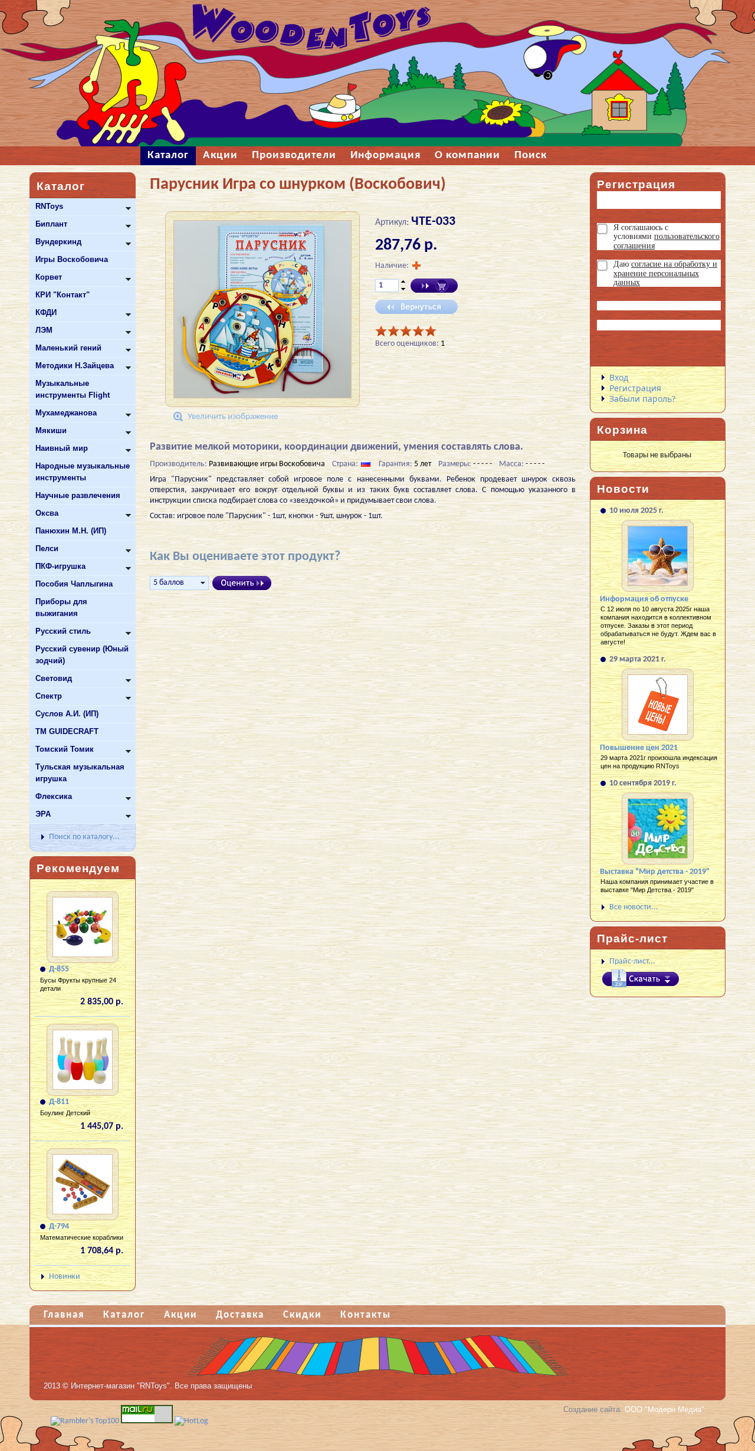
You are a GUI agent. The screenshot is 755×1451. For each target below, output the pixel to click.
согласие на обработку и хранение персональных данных (665, 273)
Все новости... (633, 907)
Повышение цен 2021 (639, 747)
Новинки (64, 1276)
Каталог (124, 1315)
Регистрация (635, 388)
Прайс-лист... (632, 961)
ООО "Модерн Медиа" (664, 1409)
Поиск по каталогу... (84, 837)
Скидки (302, 1315)
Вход (618, 377)
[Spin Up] (403, 281)
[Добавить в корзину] (434, 286)
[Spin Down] (403, 289)
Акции (180, 1315)
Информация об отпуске (644, 599)
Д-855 (59, 969)
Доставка (240, 1315)
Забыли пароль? (642, 398)
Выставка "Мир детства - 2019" (655, 871)
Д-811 (59, 1102)
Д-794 (59, 1226)
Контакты (365, 1315)
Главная (64, 1315)
